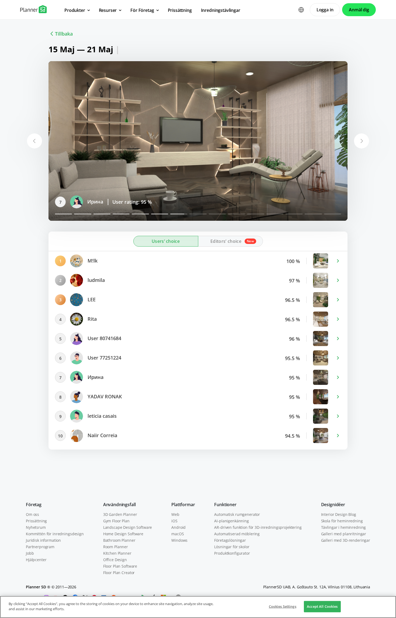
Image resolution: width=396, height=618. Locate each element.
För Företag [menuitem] (142, 10)
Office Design (115, 559)
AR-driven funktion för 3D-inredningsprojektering (257, 527)
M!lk (92, 260)
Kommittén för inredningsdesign (55, 533)
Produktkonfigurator (232, 553)
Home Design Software (123, 533)
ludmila (95, 280)
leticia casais (101, 416)
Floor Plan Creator (119, 572)
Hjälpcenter (36, 559)
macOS (177, 533)
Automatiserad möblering (237, 533)
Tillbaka (64, 33)
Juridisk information (43, 540)
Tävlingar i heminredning (343, 527)
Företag (33, 504)
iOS (174, 520)
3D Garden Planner (120, 514)
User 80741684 (103, 338)
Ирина (94, 377)
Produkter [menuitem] (74, 10)
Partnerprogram (40, 546)
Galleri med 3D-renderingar (345, 540)
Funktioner (225, 504)
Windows (179, 540)
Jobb (30, 553)
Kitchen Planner (117, 553)
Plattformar (183, 504)
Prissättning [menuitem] (180, 10)
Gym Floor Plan (116, 520)
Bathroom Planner (119, 540)
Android (178, 527)
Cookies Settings (282, 606)
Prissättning (36, 520)
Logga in (325, 10)
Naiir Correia (101, 435)
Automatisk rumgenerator (237, 514)
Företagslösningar (230, 540)
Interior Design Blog (338, 514)
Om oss (32, 514)
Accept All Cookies (322, 606)
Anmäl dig (359, 10)
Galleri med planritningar (343, 533)
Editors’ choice (225, 241)
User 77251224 (103, 357)
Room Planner (115, 546)
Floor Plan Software (120, 566)
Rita (91, 319)
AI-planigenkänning (231, 520)
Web (175, 514)
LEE (91, 299)
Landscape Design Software (127, 527)
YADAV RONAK (103, 201)
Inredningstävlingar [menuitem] (220, 10)
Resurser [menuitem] (108, 10)
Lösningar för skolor (231, 546)
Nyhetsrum (36, 527)
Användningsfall (119, 504)
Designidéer (333, 504)
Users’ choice (166, 241)
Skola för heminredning (342, 520)
